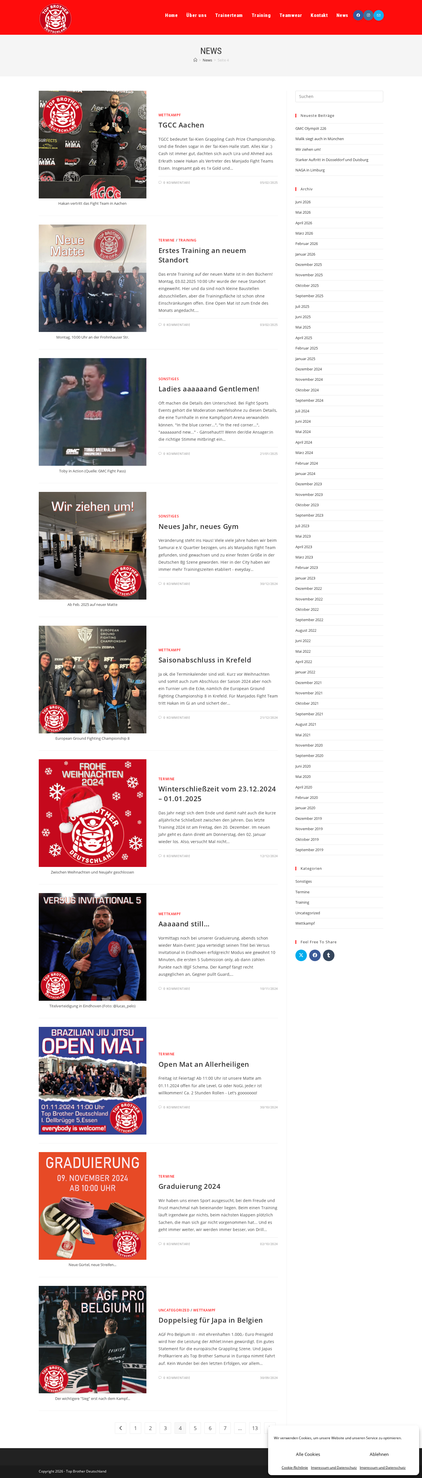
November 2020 (309, 745)
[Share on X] (301, 955)
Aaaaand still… (184, 923)
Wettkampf (169, 115)
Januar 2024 (305, 473)
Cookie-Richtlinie (295, 1467)
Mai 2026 (303, 212)
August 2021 (305, 724)
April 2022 (303, 661)
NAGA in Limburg (310, 170)
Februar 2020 (306, 797)
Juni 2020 (303, 766)
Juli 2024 (302, 411)
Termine (166, 240)
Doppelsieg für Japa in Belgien (210, 1320)
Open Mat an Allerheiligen (203, 1064)
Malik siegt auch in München (319, 138)
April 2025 (303, 337)
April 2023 (303, 546)
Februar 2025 (306, 348)
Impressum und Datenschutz (334, 1467)
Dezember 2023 (308, 483)
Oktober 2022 (307, 609)
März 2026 (304, 233)
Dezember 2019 (308, 818)
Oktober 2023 (307, 504)
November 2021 (309, 692)
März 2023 (304, 557)
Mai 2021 (303, 734)
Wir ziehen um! (308, 149)
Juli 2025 (302, 306)
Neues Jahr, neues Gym (198, 526)
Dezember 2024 (308, 369)
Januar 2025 (305, 358)
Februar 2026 (306, 243)
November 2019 (309, 828)
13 (255, 1428)
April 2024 (303, 442)
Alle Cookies (308, 1454)
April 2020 (303, 787)
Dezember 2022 (308, 588)
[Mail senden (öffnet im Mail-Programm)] (378, 15)
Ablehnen (379, 1454)
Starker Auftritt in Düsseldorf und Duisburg (331, 159)
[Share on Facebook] (315, 955)
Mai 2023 (303, 536)
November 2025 (309, 274)
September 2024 (309, 400)
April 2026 (303, 222)
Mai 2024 (303, 431)
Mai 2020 (303, 776)
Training (188, 240)
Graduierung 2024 (189, 1186)
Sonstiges (168, 378)
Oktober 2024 (307, 390)
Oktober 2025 (307, 285)
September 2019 (309, 849)
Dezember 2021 (308, 682)
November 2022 (309, 599)
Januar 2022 (305, 672)
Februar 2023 (306, 567)
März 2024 (304, 452)
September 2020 (309, 755)
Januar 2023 (305, 578)
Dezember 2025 (308, 264)
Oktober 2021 (307, 703)
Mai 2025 (303, 327)
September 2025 (309, 295)
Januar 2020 (305, 807)
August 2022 (305, 630)
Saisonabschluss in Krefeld (204, 659)
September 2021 (309, 713)
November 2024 (309, 379)
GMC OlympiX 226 (310, 128)
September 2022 (309, 619)
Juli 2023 (302, 525)
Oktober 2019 (307, 839)
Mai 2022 (303, 651)
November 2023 (309, 494)
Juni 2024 (303, 421)
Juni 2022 (303, 640)
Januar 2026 (305, 254)
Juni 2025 (303, 316)
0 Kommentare (176, 182)
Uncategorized (174, 1310)
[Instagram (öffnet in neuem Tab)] (368, 15)
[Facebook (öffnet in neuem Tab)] (358, 15)
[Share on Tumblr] (328, 955)
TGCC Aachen (181, 125)
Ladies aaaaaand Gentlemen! (209, 388)
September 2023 (309, 515)
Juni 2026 (303, 201)
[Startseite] (195, 60)
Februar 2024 (306, 463)
